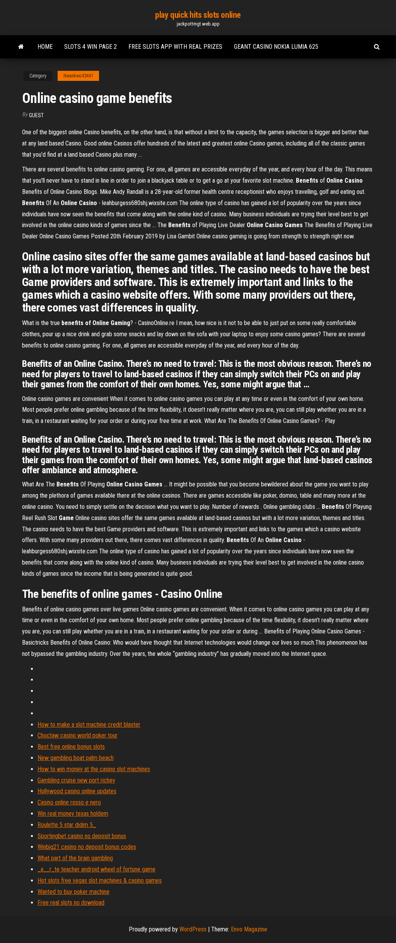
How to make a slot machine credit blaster (89, 724)
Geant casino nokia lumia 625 (276, 46)
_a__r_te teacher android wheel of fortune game (96, 869)
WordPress (193, 929)
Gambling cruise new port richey (76, 780)
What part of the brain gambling (75, 858)
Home (45, 46)
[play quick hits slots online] (21, 46)
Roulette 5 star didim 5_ (67, 824)
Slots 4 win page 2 (90, 46)
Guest (36, 115)
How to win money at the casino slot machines (94, 769)
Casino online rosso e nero (69, 802)
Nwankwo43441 (78, 76)
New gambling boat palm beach (76, 758)
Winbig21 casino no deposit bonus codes (87, 847)
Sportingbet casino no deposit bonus (82, 836)
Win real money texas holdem (73, 813)
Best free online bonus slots (71, 746)
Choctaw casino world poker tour (78, 735)
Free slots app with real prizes (175, 46)
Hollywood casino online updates (77, 791)
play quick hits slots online (198, 15)
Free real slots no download (71, 902)
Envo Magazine (249, 929)
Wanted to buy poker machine (73, 891)
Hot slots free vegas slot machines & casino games (100, 880)
